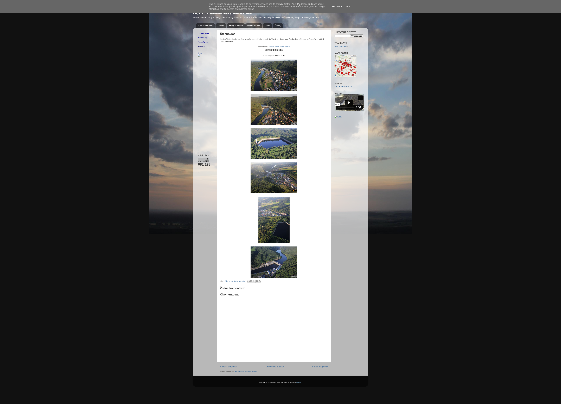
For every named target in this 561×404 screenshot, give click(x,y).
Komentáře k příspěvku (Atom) (246, 371)
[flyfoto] (199, 56)
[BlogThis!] (251, 281)
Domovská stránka (275, 366)
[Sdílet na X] (254, 281)
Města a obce (253, 25)
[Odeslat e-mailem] (248, 281)
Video (267, 25)
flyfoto (200, 53)
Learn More (337, 7)
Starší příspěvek (320, 366)
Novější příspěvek (228, 366)
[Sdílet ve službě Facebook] (256, 281)
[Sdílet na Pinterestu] (259, 281)
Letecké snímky (205, 25)
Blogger (298, 382)
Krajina (221, 25)
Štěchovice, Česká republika (235, 281)
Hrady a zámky (236, 25)
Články (278, 25)
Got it (349, 7)
